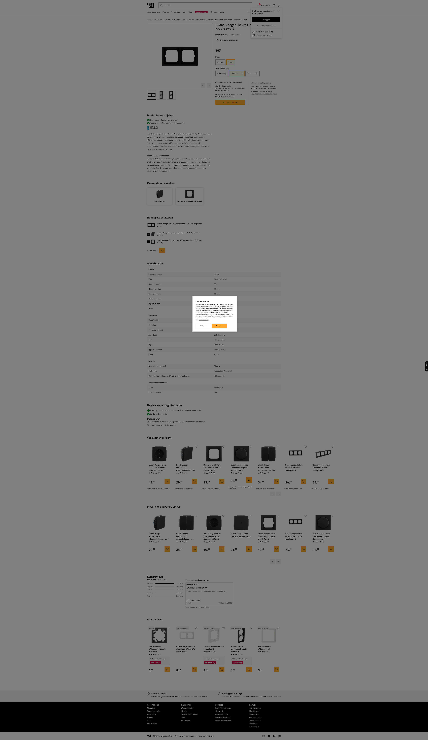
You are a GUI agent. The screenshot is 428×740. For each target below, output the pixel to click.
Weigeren (203, 326)
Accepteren (219, 326)
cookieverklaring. (204, 320)
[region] (214, 314)
